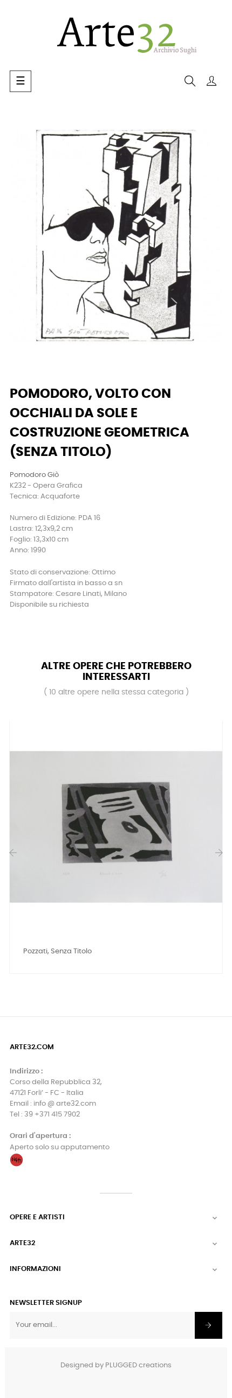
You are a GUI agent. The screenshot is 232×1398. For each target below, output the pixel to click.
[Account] (211, 81)
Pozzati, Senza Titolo (57, 951)
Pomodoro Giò (34, 475)
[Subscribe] (208, 1325)
